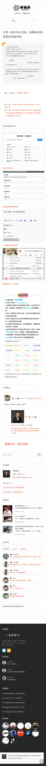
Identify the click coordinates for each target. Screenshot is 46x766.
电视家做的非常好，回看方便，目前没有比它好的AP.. (26, 564)
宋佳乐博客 (10, 332)
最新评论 (6, 549)
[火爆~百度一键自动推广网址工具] (35, 733)
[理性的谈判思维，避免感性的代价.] (13, 733)
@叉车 (26, 425)
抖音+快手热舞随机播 (17, 487)
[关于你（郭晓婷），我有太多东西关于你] (13, 725)
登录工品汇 (37, 350)
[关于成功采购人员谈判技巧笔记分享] (28, 725)
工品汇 (27, 350)
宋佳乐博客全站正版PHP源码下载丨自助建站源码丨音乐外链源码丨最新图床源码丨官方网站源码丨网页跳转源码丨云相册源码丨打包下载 (22, 113)
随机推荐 (23, 549)
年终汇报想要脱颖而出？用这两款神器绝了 (14, 693)
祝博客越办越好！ (12, 679)
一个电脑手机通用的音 (10, 245)
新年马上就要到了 (20, 516)
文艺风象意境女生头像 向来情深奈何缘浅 (13, 702)
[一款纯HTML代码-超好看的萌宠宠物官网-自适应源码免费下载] (5, 740)
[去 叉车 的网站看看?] (8, 398)
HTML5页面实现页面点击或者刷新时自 (13, 711)
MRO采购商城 (28, 345)
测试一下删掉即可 (12, 664)
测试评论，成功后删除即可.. (18, 572)
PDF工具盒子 (18, 350)
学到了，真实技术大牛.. (17, 588)
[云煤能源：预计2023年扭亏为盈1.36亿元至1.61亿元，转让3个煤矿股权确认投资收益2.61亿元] (20, 733)
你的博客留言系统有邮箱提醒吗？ (16, 671)
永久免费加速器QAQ (17, 492)
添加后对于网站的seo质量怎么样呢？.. (21, 580)
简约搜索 (9, 350)
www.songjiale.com (21, 302)
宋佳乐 (33, 417)
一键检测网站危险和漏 (10, 207)
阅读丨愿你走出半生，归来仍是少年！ (12, 698)
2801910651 (28, 308)
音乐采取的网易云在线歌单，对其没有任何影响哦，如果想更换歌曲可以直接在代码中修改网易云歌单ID (25, 431)
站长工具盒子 (18, 345)
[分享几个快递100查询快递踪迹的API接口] (5, 733)
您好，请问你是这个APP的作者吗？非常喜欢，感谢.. (25, 556)
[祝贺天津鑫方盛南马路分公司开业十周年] (35, 725)
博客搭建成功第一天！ (21, 506)
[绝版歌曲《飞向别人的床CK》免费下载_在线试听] (13, 740)
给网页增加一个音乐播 (10, 284)
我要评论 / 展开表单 (16, 444)
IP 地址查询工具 (7, 168)
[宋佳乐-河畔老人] (5, 725)
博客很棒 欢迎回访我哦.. (17, 596)
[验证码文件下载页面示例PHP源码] (28, 733)
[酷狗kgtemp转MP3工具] (20, 725)
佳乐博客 (9, 337)
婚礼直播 (37, 345)
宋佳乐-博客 (16, 477)
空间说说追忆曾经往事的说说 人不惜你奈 (13, 707)
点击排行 (15, 549)
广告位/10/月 (9, 355)
